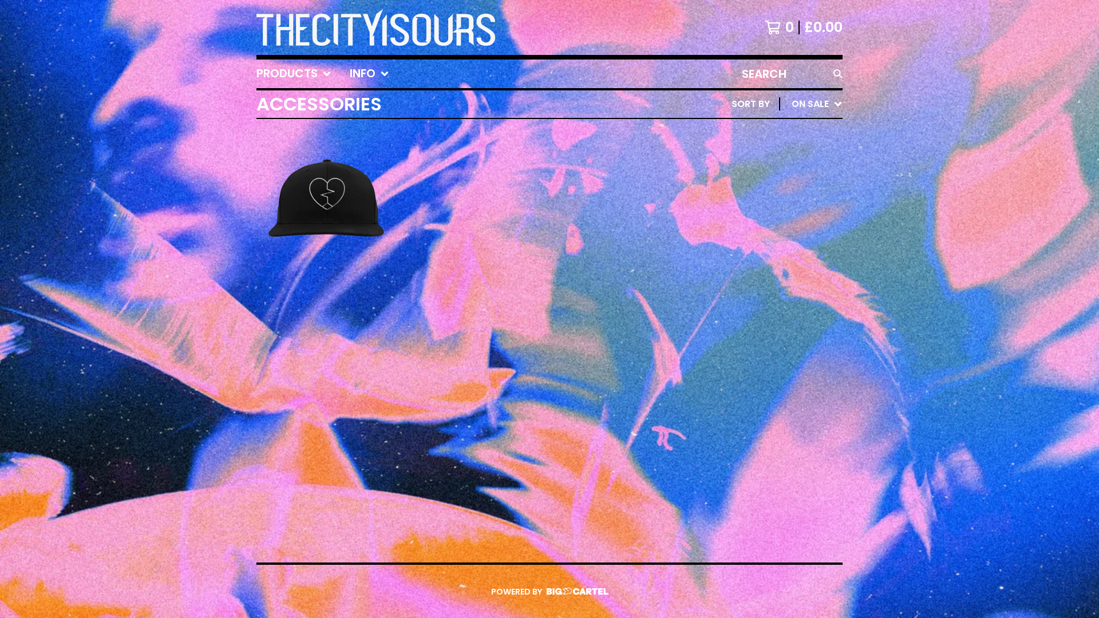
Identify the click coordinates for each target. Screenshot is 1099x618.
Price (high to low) (762, 280)
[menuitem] (293, 74)
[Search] (838, 74)
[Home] (375, 27)
